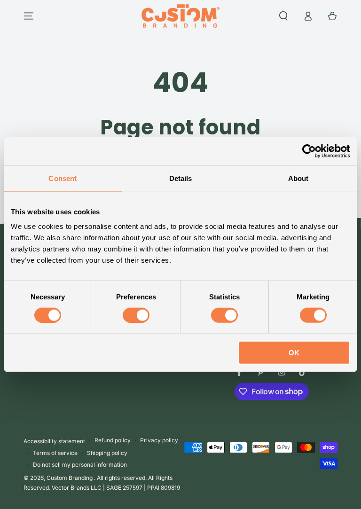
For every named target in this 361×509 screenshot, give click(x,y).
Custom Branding (70, 477)
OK (294, 353)
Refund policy (112, 440)
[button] (283, 16)
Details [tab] (180, 178)
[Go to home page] (180, 16)
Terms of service (55, 452)
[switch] (136, 314)
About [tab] (298, 178)
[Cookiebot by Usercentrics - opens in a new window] (309, 151)
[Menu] (28, 16)
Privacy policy (159, 440)
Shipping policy (107, 452)
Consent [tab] (62, 178)
